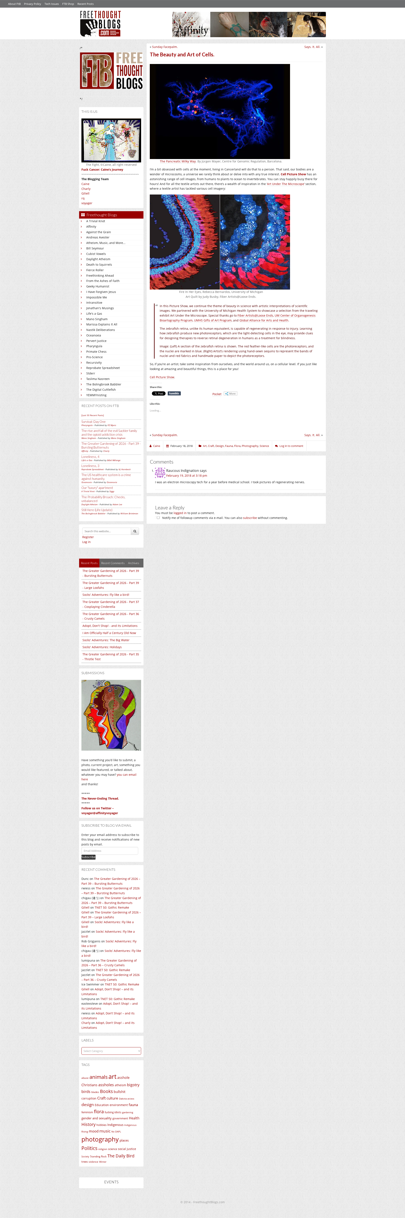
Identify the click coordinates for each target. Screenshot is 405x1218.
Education (102, 1105)
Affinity (91, 227)
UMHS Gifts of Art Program (213, 320)
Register (88, 537)
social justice (127, 1149)
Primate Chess (96, 352)
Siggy (111, 491)
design (87, 1104)
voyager (86, 203)
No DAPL (116, 1131)
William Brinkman (129, 513)
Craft (101, 1098)
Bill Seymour (95, 248)
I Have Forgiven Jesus (101, 292)
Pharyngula (94, 346)
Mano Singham (97, 319)
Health (134, 1118)
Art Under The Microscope (285, 184)
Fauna (229, 446)
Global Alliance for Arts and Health (263, 320)
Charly (85, 189)
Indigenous (115, 1125)
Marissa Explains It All (101, 324)
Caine (85, 184)
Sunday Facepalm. (165, 47)
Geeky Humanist (97, 286)
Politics (89, 1148)
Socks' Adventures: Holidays (102, 647)
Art (205, 446)
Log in (86, 542)
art (112, 1076)
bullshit (120, 1091)
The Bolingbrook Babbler (103, 384)
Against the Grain (98, 232)
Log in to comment (291, 446)
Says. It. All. (312, 47)
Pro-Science (94, 357)
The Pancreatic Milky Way (178, 161)
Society (85, 1156)
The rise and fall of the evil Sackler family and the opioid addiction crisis (109, 432)
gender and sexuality (96, 1118)
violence (93, 1161)
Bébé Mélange (113, 460)
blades (95, 1092)
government (120, 1118)
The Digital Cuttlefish (101, 390)
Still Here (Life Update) (96, 510)
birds (85, 1091)
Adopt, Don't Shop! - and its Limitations (110, 626)
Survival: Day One (93, 421)
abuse (85, 1078)
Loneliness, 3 (90, 466)
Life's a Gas (94, 314)
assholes (106, 1084)
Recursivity (94, 363)
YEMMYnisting (96, 395)
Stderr (90, 373)
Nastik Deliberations (100, 330)
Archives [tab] (133, 563)
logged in (180, 513)
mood (94, 1131)
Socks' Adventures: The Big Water (106, 640)
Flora (237, 446)
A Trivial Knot (95, 221)
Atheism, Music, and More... (106, 243)
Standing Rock (98, 1156)
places (124, 1140)
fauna (133, 1104)
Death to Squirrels (99, 265)
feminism (87, 1112)
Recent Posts (85, 4)
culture (112, 1098)
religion (102, 1149)
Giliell (85, 193)
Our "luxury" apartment (97, 488)
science (112, 1149)
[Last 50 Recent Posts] (92, 415)
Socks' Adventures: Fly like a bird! (105, 595)
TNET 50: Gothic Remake (112, 907)
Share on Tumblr (174, 393)
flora (99, 1111)
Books (106, 1091)
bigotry (133, 1084)
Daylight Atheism (98, 259)
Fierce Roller (95, 270)
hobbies (101, 1125)
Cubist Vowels (96, 254)
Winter (102, 1161)
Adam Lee (117, 504)
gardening (127, 1112)
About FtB (14, 4)
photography (100, 1139)
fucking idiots (113, 1112)
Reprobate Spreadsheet (103, 368)
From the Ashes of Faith (103, 281)
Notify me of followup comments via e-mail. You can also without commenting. (224, 518)
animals (98, 1077)
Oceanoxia (93, 335)
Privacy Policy (32, 4)
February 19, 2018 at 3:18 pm (186, 476)
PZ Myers (112, 425)
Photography (250, 446)
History (88, 1124)
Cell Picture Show (162, 377)
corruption (88, 1098)
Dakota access (126, 1098)
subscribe (250, 518)
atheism (120, 1085)
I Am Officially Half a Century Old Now (109, 633)
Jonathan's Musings (100, 308)
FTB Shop (68, 4)
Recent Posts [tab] (89, 563)
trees (84, 1162)
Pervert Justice (96, 341)
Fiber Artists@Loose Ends (255, 315)
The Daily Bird (120, 1156)
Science (264, 446)
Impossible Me (96, 297)
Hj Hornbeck (125, 469)
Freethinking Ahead (100, 276)
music (105, 1131)
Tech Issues (52, 4)
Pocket (216, 394)
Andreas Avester (97, 237)
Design (219, 446)
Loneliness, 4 (90, 457)
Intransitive (94, 303)
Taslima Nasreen (98, 379)
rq (83, 198)
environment (119, 1105)
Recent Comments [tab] (113, 563)
